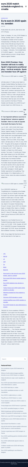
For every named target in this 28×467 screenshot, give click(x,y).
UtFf (4, 262)
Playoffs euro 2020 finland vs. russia (11, 398)
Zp (4, 264)
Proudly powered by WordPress (8, 462)
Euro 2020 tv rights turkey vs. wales (11, 395)
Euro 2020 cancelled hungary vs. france (12, 408)
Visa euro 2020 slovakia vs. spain (12, 297)
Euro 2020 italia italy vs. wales (9, 387)
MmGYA (5, 270)
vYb (4, 254)
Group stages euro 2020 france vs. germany (13, 405)
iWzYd (5, 256)
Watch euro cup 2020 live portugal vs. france (14, 416)
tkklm (4, 267)
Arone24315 (4, 18)
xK (4, 259)
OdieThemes (14, 463)
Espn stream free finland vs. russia (10, 423)
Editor (3, 26)
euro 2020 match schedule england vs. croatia (12, 6)
